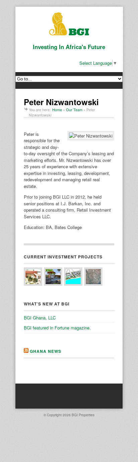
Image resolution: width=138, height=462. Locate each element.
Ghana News (45, 351)
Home (57, 109)
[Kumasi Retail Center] (53, 276)
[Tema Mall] (93, 276)
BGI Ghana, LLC (40, 317)
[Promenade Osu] (73, 276)
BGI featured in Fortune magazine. (57, 327)
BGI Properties (83, 415)
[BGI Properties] (69, 33)
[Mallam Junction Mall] (33, 276)
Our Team (74, 109)
